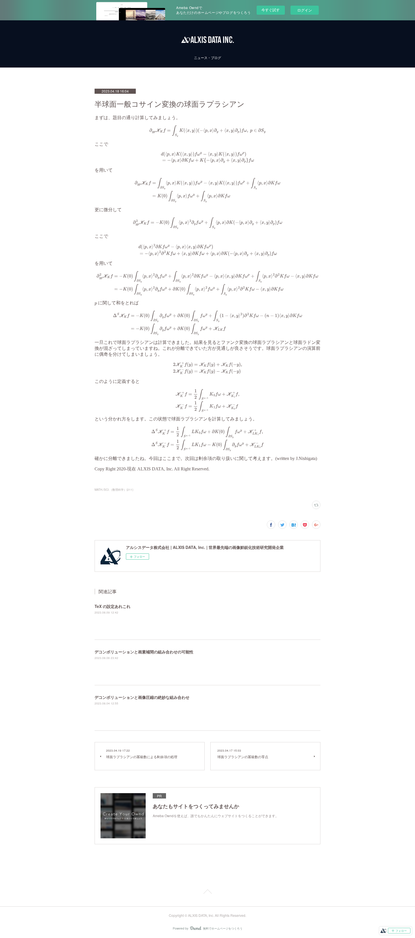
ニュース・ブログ (207, 57)
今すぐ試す (270, 9)
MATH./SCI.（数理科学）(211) (114, 490)
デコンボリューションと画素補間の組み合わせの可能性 (144, 652)
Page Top (207, 892)
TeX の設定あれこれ (112, 606)
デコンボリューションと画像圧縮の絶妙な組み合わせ (142, 697)
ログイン (304, 10)
